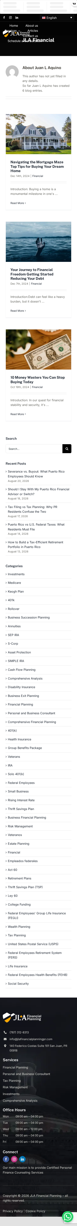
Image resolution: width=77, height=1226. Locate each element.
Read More (17, 203)
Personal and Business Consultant (31, 713)
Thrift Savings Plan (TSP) (25, 887)
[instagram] (10, 17)
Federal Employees (21, 783)
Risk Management (20, 826)
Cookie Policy (35, 1211)
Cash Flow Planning (22, 670)
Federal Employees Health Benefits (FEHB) (37, 975)
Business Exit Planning (23, 696)
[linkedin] (17, 17)
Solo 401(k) (16, 774)
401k (11, 600)
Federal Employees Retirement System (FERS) (35, 955)
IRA (10, 765)
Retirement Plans (19, 878)
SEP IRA (13, 635)
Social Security (18, 983)
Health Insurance (19, 739)
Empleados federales (23, 861)
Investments (16, 574)
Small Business (18, 791)
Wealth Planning (19, 927)
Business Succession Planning (29, 617)
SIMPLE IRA (16, 661)
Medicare (14, 583)
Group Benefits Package (25, 748)
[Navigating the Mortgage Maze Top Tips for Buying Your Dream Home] (38, 134)
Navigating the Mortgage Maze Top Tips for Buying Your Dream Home (37, 166)
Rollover (13, 609)
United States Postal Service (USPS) (33, 944)
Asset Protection (19, 652)
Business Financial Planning (27, 817)
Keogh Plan (16, 591)
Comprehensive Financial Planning (32, 722)
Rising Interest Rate (21, 800)
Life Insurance (17, 966)
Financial (37, 175)
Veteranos (15, 835)
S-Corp (13, 643)
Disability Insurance (21, 687)
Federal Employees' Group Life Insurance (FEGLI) (37, 915)
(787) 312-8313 (19, 1032)
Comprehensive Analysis (25, 678)
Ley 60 (13, 896)
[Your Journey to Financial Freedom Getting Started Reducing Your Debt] (38, 242)
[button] (57, 17)
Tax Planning (17, 935)
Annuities (14, 626)
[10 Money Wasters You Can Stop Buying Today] (38, 349)
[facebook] (4, 17)
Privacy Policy (13, 1211)
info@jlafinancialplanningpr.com (31, 1039)
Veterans (14, 756)
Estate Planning (18, 843)
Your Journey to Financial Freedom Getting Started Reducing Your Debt (31, 274)
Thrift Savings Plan (21, 809)
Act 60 (12, 870)
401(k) (12, 730)
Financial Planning (20, 704)
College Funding (19, 904)
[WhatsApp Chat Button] (67, 1216)
